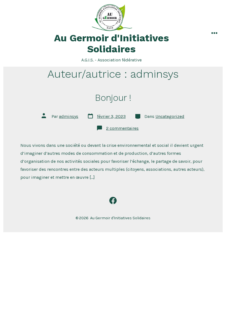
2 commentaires (122, 128)
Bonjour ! (113, 98)
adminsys (68, 116)
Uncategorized (169, 116)
